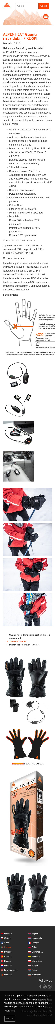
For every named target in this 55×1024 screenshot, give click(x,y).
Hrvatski (8, 965)
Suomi (7, 943)
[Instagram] (49, 986)
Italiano (7, 947)
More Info (10, 1010)
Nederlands (37, 938)
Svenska (36, 956)
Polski (34, 947)
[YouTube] (45, 986)
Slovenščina (37, 952)
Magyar (35, 965)
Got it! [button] (9, 1018)
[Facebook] (40, 986)
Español (7, 956)
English (35, 933)
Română (8, 975)
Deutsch (8, 933)
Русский (8, 952)
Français (35, 943)
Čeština (7, 938)
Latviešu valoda (11, 970)
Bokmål (7, 961)
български (36, 975)
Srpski (34, 970)
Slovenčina (37, 961)
